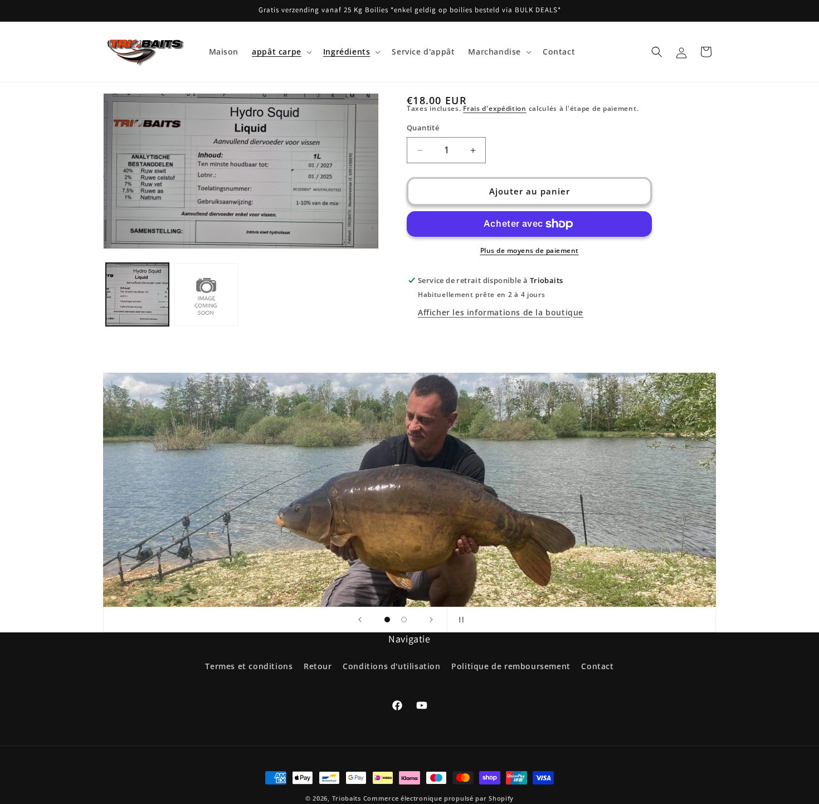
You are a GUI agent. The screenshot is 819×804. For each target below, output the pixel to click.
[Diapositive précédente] (360, 619)
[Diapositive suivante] (431, 619)
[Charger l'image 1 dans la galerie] (137, 294)
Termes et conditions (248, 666)
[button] (280, 52)
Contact (597, 666)
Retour (318, 666)
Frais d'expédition (494, 108)
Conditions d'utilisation (391, 666)
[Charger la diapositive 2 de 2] (404, 619)
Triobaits (346, 798)
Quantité (423, 128)
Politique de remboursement (511, 666)
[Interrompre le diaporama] (459, 619)
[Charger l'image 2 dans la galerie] (205, 294)
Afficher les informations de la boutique (500, 312)
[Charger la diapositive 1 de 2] (387, 619)
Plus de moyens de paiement (529, 250)
